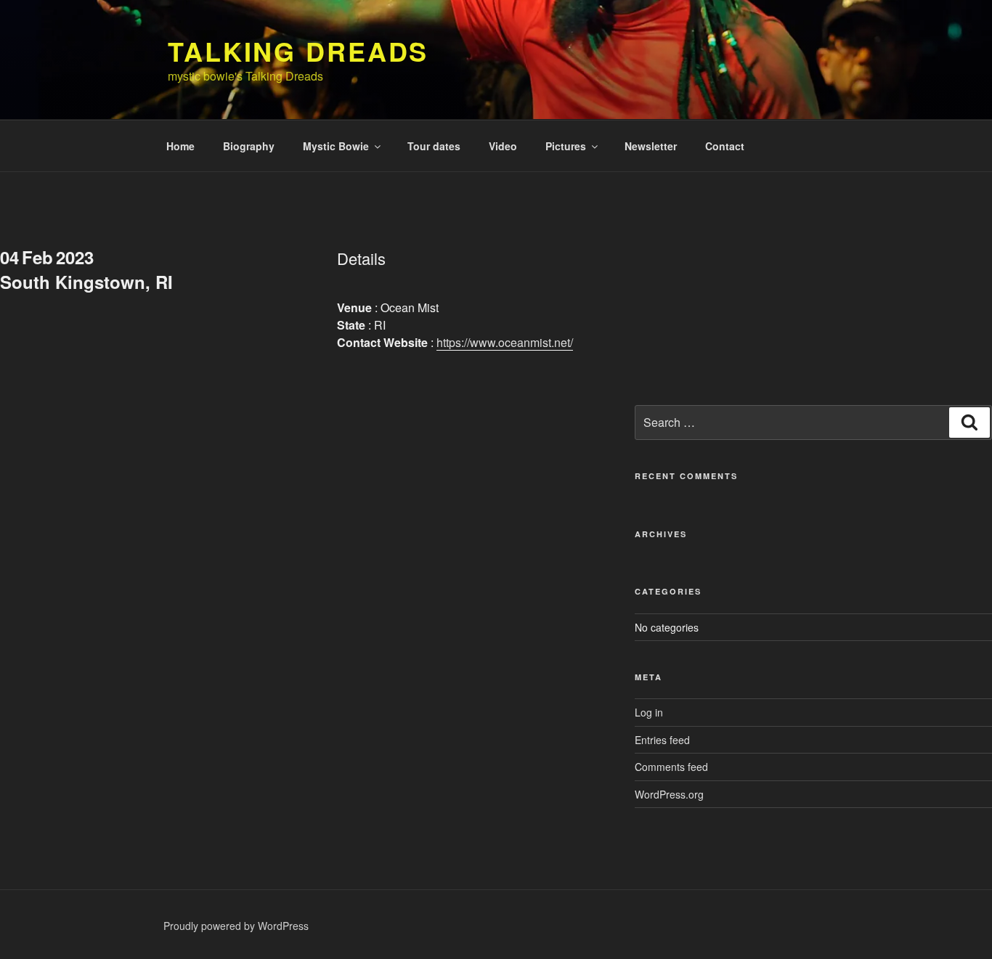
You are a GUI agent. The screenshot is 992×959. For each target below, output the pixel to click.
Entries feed (662, 739)
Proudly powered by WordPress (236, 925)
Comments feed (671, 766)
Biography (249, 146)
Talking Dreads (298, 51)
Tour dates (433, 146)
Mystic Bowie (336, 146)
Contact (724, 146)
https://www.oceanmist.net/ (504, 342)
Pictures (565, 146)
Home (180, 146)
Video (503, 146)
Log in (649, 712)
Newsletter (651, 146)
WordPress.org (669, 794)
